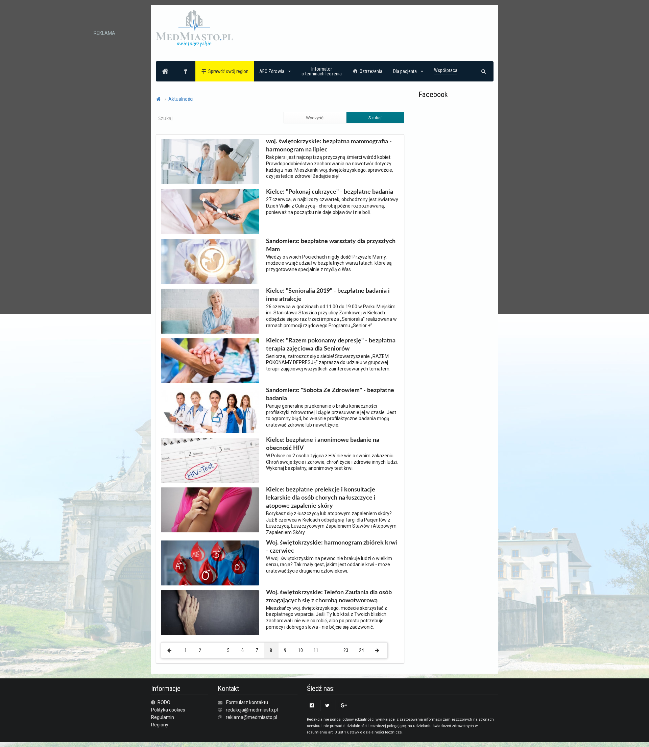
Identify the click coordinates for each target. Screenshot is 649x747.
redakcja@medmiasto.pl (252, 710)
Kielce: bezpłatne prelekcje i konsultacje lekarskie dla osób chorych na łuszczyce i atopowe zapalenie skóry (321, 498)
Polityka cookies (168, 710)
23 (345, 650)
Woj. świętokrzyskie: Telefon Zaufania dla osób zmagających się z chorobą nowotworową (329, 596)
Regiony (159, 724)
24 (361, 650)
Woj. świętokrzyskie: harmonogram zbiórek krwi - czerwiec (331, 547)
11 (316, 650)
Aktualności (180, 99)
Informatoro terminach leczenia (322, 71)
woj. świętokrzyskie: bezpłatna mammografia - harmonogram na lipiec (329, 146)
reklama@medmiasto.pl (251, 717)
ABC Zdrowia (271, 71)
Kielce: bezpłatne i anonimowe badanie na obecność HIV (322, 444)
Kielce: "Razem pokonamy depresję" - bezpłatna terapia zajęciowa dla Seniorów (330, 345)
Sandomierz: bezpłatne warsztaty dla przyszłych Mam (330, 245)
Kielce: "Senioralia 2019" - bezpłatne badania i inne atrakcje (328, 295)
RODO (163, 702)
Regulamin (162, 717)
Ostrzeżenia (371, 71)
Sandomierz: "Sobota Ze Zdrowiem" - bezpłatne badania (330, 394)
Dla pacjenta (405, 71)
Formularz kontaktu (247, 702)
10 (300, 650)
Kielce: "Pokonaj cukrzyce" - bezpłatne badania (329, 192)
